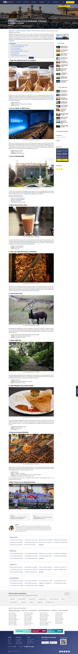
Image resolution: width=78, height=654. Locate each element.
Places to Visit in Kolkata (28, 618)
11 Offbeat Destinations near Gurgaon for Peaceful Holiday (64, 81)
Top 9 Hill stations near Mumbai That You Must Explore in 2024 (17, 555)
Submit (58, 140)
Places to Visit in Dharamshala (44, 615)
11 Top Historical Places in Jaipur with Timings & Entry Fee (60, 580)
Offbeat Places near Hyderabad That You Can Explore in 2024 (64, 77)
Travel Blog (19, 2)
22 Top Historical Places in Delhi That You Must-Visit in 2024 (31, 585)
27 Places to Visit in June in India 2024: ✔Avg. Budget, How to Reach (31, 539)
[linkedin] (61, 169)
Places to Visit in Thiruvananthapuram (45, 622)
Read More (31, 57)
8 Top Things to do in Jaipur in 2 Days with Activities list (17, 569)
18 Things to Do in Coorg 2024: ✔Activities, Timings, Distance (60, 567)
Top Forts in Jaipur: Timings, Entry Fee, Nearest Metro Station (31, 580)
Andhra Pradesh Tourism (34, 290)
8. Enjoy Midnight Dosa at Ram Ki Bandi (18, 55)
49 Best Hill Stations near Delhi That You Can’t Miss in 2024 (17, 553)
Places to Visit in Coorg (58, 614)
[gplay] (45, 642)
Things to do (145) (32, 599)
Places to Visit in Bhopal (12, 614)
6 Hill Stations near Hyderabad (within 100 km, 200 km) (60, 553)
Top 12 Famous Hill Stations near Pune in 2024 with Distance (46, 555)
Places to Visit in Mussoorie (59, 619)
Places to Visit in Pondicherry (28, 623)
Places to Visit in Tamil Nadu (29, 544)
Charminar (13, 198)
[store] (53, 642)
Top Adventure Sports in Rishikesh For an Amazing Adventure (46, 569)
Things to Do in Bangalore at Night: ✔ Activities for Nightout (60, 569)
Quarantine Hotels (19, 643)
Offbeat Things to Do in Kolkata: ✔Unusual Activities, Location (64, 54)
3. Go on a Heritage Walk (16, 48)
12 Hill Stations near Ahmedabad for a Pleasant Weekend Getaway (60, 555)
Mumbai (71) (32, 602)
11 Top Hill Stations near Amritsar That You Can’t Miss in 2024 (31, 558)
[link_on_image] (58, 47)
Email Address (59, 135)
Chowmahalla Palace (21, 198)
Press (9, 642)
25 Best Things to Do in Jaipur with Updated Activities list (31, 569)
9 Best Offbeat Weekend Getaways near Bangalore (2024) (64, 62)
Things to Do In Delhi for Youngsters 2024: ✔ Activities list (17, 571)
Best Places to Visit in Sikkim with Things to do (17, 544)
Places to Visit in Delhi (27, 615)
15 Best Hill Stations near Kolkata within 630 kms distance (17, 558)
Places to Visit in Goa (58, 615)
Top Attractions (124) (42, 599)
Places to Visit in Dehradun (13, 615)
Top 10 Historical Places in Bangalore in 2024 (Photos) (17, 580)
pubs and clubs (23, 242)
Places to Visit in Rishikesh (13, 622)
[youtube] (69, 651)
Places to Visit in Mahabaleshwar (14, 619)
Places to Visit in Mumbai (43, 619)
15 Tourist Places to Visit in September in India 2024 (17, 539)
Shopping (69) (40, 602)
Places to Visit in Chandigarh (28, 614)
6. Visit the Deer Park (15, 52)
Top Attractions (26, 2)
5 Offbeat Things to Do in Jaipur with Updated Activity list (64, 65)
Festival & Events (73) (14, 602)
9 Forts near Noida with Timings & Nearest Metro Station (31, 583)
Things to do (67, 6)
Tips (48, 2)
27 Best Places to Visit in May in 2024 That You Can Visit (60, 539)
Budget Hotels (55, 2)
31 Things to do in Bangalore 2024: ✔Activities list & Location (31, 571)
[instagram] (67, 651)
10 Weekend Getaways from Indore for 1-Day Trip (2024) (64, 114)
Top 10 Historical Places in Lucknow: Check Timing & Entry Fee (46, 580)
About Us (9, 639)
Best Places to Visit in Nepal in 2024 (60, 542)
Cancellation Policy (30, 642)
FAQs (28, 643)
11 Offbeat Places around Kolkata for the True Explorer (64, 74)
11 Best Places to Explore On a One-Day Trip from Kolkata (64, 91)
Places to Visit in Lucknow (59, 618)
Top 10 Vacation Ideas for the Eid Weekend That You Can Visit (64, 106)
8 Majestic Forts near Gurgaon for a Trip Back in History (46, 583)
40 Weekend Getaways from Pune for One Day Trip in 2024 (64, 126)
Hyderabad (61, 6)
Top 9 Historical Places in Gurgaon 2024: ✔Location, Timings (60, 583)
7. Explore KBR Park (15, 54)
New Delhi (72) (24, 602)
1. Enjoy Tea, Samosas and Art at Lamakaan (19, 45)
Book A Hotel (70, 2)
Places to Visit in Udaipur (59, 622)
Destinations (42, 2)
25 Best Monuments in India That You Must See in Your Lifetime (17, 583)
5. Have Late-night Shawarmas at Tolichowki (20, 51)
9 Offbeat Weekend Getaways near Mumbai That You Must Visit (64, 47)
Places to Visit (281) (22, 599)
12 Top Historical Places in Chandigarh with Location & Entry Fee (17, 585)
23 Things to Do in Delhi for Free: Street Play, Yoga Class (64, 58)
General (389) (12, 599)
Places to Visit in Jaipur (12, 618)
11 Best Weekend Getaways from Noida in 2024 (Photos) (64, 95)
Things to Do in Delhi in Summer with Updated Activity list (46, 567)
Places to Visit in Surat (27, 622)
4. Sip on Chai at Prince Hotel (16, 49)
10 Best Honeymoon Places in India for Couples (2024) (31, 542)
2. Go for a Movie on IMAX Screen (17, 46)
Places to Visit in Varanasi (13, 623)
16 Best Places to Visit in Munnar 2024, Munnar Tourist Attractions (46, 553)
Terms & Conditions (30, 639)
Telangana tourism (27, 193)
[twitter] (59, 169)
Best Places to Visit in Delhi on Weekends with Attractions (64, 118)
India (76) (63, 599)
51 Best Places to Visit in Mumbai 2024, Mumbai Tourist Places (17, 542)
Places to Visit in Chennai (43, 614)
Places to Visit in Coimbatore (44, 623)
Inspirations (34, 2)
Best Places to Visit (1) (50, 602)
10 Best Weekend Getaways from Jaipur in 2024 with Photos (64, 102)
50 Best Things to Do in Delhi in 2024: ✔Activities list (17, 567)
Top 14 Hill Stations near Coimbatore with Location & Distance (31, 555)
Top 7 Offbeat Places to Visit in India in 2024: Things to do (64, 51)
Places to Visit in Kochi (58, 623)
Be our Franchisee (19, 639)
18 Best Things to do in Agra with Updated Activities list (31, 567)
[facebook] (57, 169)
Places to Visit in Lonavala (44, 618)
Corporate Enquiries (19, 642)
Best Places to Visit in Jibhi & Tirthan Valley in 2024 (46, 542)
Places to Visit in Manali (27, 619)
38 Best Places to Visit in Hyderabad (46, 539)
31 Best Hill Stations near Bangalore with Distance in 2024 (31, 553)
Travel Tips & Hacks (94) (53, 599)
